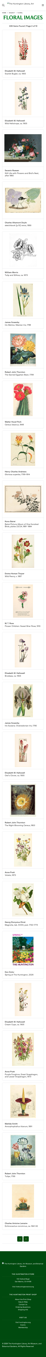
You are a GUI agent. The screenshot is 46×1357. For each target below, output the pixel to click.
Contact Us (23, 1305)
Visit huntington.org (23, 1322)
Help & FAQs (23, 1302)
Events (23, 1325)
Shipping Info (23, 1310)
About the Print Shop (23, 1299)
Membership (23, 1327)
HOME (4, 13)
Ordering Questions (23, 1307)
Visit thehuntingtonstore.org (23, 1287)
